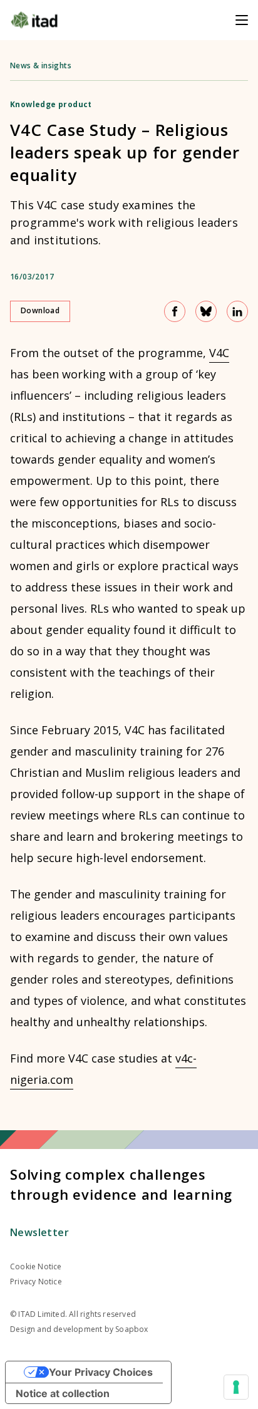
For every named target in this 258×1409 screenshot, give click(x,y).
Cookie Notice (36, 1266)
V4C (219, 352)
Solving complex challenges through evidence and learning (121, 1184)
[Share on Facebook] (174, 311)
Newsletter (39, 1232)
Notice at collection (63, 1393)
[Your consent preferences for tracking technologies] (236, 1387)
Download (40, 310)
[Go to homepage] (34, 20)
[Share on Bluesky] (206, 311)
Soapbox (131, 1329)
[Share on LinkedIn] (237, 311)
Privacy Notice (36, 1281)
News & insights (40, 65)
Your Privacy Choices (101, 1372)
